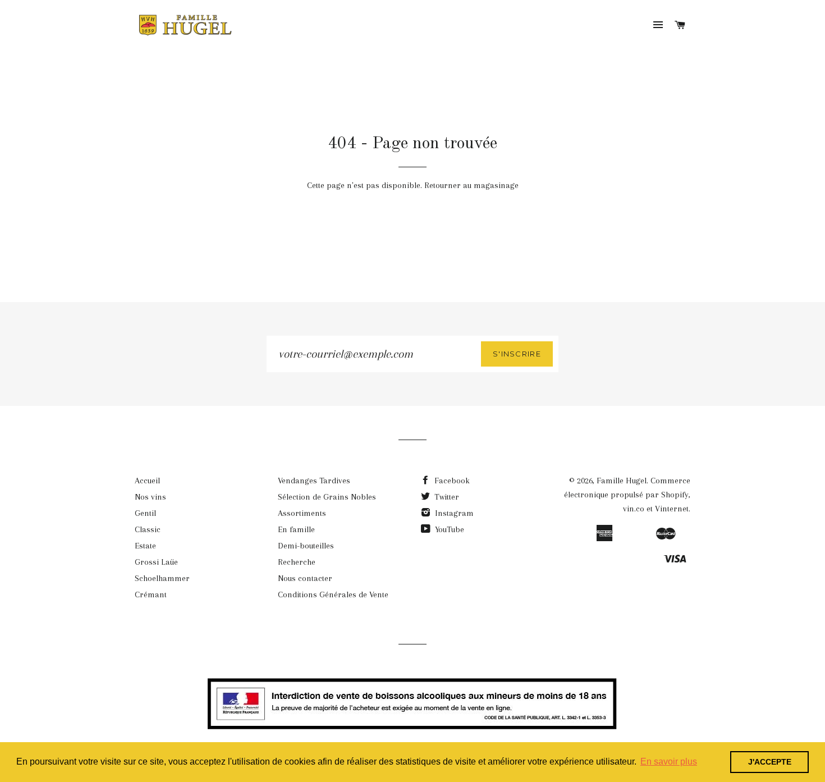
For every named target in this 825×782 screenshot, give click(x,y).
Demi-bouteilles (306, 546)
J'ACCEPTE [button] (769, 761)
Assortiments (302, 513)
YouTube (448, 529)
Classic (148, 529)
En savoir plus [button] (668, 761)
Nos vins (150, 497)
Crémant (151, 594)
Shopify (675, 495)
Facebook (451, 480)
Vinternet (672, 509)
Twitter (445, 497)
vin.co (633, 509)
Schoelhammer (162, 578)
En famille (296, 529)
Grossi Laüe (156, 562)
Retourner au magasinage (471, 185)
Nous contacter (305, 578)
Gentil (145, 513)
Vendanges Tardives (314, 480)
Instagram (453, 513)
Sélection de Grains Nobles (327, 497)
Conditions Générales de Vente (333, 594)
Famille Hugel (622, 480)
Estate (145, 546)
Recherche (296, 562)
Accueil (147, 480)
